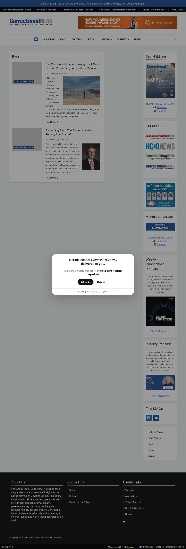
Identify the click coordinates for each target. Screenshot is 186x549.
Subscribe (86, 282)
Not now (101, 282)
